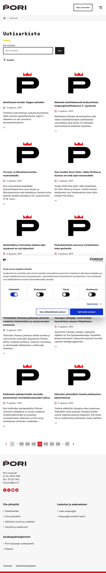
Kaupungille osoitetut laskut (72, 516)
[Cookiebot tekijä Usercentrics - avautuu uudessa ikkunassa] (91, 260)
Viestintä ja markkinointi (16, 527)
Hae (59, 51)
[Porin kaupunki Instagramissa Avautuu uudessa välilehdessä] (8, 490)
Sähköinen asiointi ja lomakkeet (20, 521)
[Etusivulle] (14, 7)
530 (28, 444)
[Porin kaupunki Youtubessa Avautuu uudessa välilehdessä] (12, 490)
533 (46, 444)
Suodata (10, 60)
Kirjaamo (9, 549)
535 (58, 444)
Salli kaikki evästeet (86, 312)
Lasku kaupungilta (67, 511)
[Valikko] (100, 7)
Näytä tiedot (92, 304)
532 (40, 444)
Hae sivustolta (83, 7)
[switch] (40, 294)
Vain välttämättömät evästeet (52, 312)
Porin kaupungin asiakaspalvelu (19, 543)
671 (67, 444)
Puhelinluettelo (12, 511)
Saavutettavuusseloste (26, 565)
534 (52, 444)
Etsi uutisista (9, 45)
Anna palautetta (12, 516)
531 (33, 444)
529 (21, 444)
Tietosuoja (7, 565)
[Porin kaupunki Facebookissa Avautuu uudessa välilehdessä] (4, 490)
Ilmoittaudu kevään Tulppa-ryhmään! (23, 102)
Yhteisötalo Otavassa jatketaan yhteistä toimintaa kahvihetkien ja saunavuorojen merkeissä (26, 321)
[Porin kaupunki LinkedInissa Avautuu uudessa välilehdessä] (16, 490)
